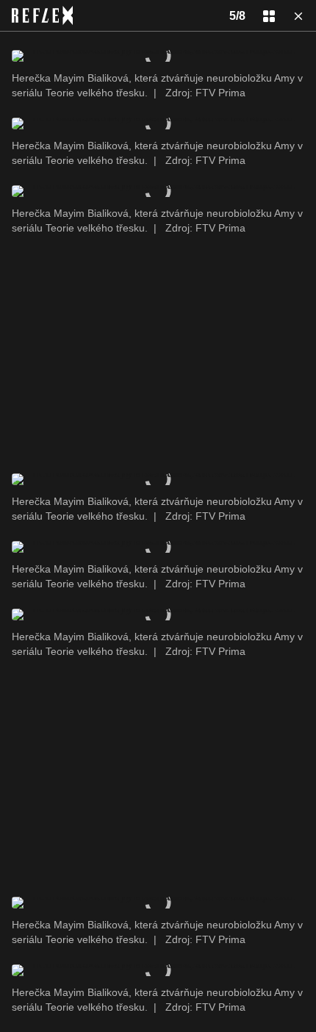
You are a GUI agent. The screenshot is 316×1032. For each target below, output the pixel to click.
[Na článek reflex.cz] (42, 15)
